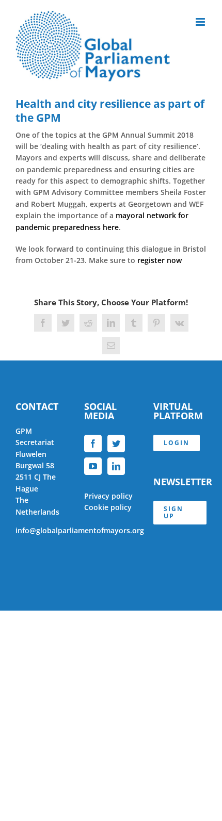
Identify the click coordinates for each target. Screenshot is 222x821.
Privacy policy (108, 496)
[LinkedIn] (116, 466)
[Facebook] (93, 443)
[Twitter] (116, 443)
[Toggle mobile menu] (201, 22)
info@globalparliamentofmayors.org (79, 530)
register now (159, 260)
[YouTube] (93, 466)
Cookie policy (108, 507)
